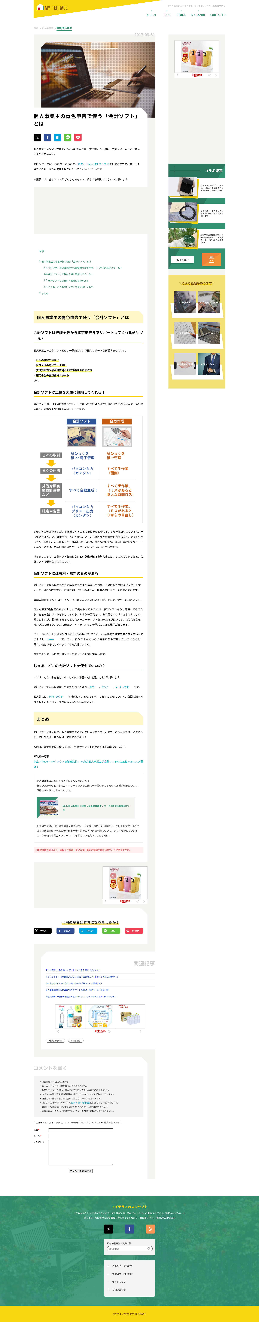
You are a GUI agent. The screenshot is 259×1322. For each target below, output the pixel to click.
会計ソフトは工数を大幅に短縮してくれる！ (70, 274)
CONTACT (216, 15)
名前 (36, 1129)
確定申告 (76, 1040)
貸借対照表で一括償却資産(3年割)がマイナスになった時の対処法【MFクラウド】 (81, 996)
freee (89, 164)
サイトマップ (119, 1281)
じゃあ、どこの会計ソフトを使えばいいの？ (70, 287)
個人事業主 (48, 28)
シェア (67, 930)
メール (37, 1135)
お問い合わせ (119, 1289)
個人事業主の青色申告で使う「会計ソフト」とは (66, 261)
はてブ (90, 930)
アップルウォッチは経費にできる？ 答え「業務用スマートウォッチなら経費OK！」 (82, 976)
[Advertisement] (60, 210)
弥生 (80, 164)
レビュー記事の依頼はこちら (211, 259)
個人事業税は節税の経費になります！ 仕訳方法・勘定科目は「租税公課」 (78, 990)
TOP (36, 28)
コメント (39, 1141)
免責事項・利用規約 (80, 1102)
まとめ (45, 293)
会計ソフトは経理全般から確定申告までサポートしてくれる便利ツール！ (85, 267)
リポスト (44, 930)
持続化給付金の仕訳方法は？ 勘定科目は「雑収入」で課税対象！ (74, 983)
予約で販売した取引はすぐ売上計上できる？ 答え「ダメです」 (73, 970)
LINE (112, 930)
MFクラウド (102, 164)
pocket (135, 930)
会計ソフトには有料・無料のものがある (68, 280)
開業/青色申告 (64, 28)
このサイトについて (122, 1266)
